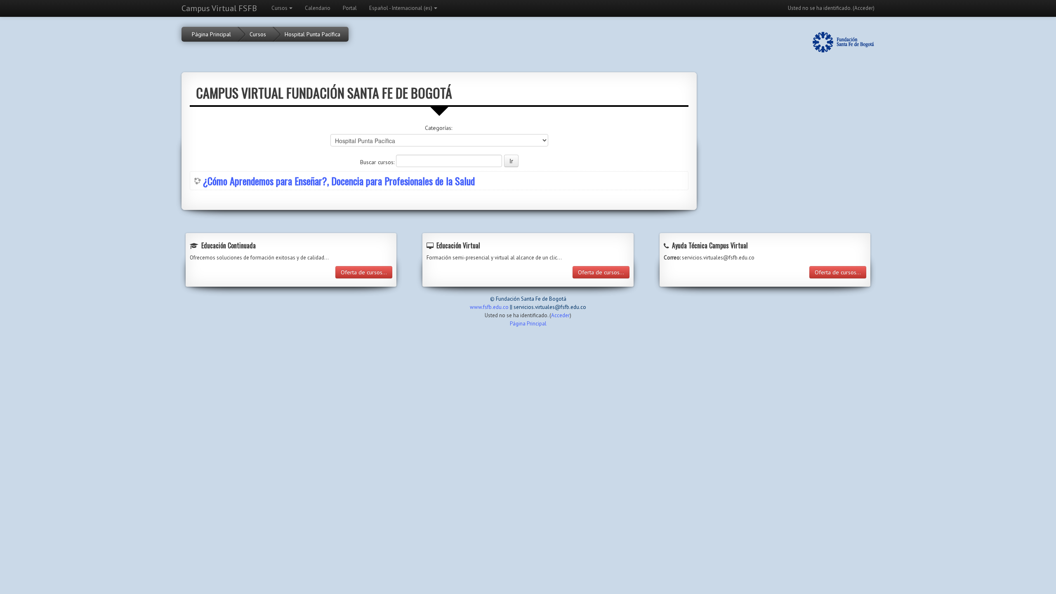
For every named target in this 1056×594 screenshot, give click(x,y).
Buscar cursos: (378, 162)
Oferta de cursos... (364, 272)
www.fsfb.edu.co (489, 307)
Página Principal (211, 34)
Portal (350, 8)
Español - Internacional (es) (400, 8)
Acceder (863, 8)
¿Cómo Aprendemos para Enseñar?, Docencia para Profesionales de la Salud (339, 181)
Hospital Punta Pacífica (312, 34)
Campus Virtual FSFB (219, 8)
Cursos (279, 8)
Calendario (317, 8)
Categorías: (438, 128)
